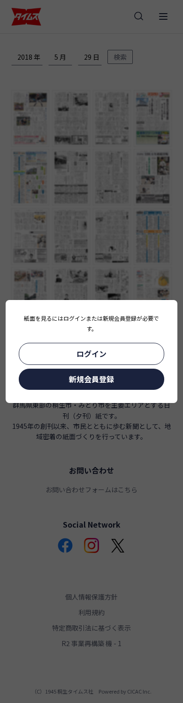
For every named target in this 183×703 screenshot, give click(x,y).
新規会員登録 (91, 379)
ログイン (91, 353)
